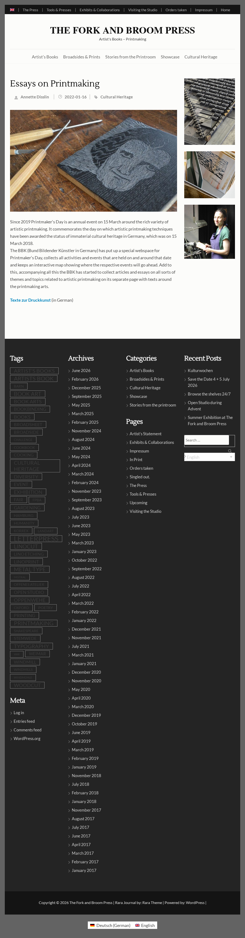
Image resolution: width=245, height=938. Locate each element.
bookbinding (30, 409)
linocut (26, 546)
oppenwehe (29, 600)
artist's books (34, 370)
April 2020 (81, 698)
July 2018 (80, 784)
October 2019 (84, 723)
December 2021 (86, 629)
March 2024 (83, 473)
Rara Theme (152, 902)
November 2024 (86, 430)
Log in (19, 712)
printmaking (34, 623)
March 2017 (83, 853)
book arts (28, 401)
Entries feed (24, 721)
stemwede (25, 638)
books (22, 417)
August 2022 (83, 577)
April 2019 (81, 741)
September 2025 (87, 396)
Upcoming (138, 502)
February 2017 (85, 861)
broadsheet (28, 424)
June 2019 (81, 732)
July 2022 (80, 585)
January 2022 (84, 620)
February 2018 (85, 792)
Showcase (170, 56)
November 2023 (86, 491)
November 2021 (86, 637)
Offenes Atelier (29, 584)
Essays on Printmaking (55, 83)
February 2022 (85, 611)
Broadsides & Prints (81, 56)
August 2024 (83, 439)
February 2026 (85, 379)
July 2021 (80, 646)
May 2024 (81, 456)
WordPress (195, 902)
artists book (34, 378)
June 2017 (81, 835)
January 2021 (84, 663)
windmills (23, 669)
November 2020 (86, 680)
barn (19, 386)
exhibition (28, 492)
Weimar (37, 653)
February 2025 (85, 422)
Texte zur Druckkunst (30, 300)
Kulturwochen (200, 370)
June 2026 (81, 370)
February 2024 (85, 482)
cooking (23, 455)
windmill (25, 662)
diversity (26, 477)
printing (24, 615)
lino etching (29, 554)
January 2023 (84, 551)
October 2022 (84, 560)
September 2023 (87, 499)
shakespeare (26, 631)
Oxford (21, 608)
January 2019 (84, 766)
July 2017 (80, 827)
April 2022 (81, 594)
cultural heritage (27, 465)
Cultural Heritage (200, 56)
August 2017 (83, 818)
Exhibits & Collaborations (100, 10)
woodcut (27, 685)
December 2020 (86, 672)
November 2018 (86, 775)
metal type (30, 569)
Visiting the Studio (142, 10)
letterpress (36, 538)
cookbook (24, 447)
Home (225, 10)
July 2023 (80, 517)
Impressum (203, 10)
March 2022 (83, 603)
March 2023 (83, 542)
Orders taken (176, 10)
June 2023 (81, 525)
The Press (30, 10)
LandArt (46, 531)
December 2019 (86, 715)
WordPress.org (27, 738)
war (17, 654)
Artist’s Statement (145, 433)
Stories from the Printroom (130, 56)
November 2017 (86, 810)
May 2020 (81, 689)
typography (31, 646)
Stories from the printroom (153, 404)
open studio (29, 592)
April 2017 (81, 844)
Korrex (21, 531)
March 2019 (83, 749)
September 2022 (87, 568)
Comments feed (28, 729)
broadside (26, 432)
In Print (136, 459)
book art (27, 393)
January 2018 (84, 801)
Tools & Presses (59, 10)
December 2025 (86, 387)
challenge (23, 440)
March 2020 (83, 706)
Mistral (20, 577)
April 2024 (81, 465)
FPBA (37, 500)
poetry (45, 607)
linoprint (26, 562)
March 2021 (83, 654)
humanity (24, 523)
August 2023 (83, 508)
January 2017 (84, 870)
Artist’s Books (45, 56)
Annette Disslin (35, 96)
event (21, 484)
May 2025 (81, 404)
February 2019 (85, 758)
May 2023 (81, 534)
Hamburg (23, 515)
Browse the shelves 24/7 (209, 393)
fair (18, 499)
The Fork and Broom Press (122, 30)
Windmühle (23, 677)
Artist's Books (142, 370)
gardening (27, 507)
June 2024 (81, 448)
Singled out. (140, 476)
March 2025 (83, 413)
